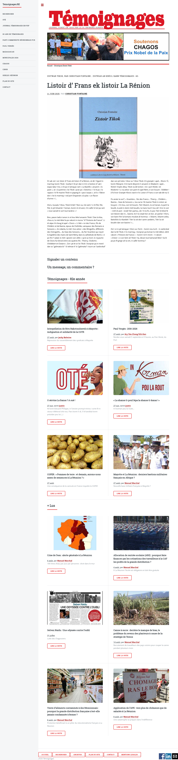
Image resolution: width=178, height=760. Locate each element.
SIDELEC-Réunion (10, 75)
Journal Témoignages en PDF (16, 26)
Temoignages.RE (11, 4)
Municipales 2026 (10, 58)
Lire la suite (56, 348)
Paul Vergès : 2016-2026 (125, 328)
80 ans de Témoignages (13, 34)
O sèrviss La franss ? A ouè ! (61, 400)
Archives (78, 755)
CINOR (5, 69)
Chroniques (58, 65)
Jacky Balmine (64, 337)
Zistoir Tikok (67, 65)
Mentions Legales (129, 755)
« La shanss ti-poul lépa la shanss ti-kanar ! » (136, 400)
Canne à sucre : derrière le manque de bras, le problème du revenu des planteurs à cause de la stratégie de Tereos (138, 633)
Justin (62, 405)
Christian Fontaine (76, 94)
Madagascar (8, 52)
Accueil (49, 65)
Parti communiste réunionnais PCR (19, 40)
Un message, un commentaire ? (70, 267)
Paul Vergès (8, 46)
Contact (111, 755)
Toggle (42, 5)
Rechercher (61, 755)
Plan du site (94, 755)
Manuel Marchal (132, 483)
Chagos (6, 64)
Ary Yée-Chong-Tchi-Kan (135, 334)
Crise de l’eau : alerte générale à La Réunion (69, 555)
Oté (4, 20)
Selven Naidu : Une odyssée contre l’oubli (68, 630)
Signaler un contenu (62, 259)
